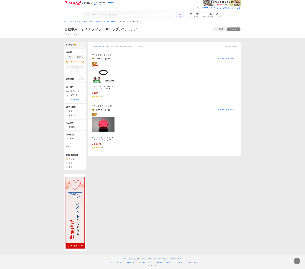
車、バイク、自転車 (86, 21)
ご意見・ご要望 (192, 262)
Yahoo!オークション (161, 259)
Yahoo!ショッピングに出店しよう (222, 8)
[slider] (67, 62)
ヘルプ (238, 8)
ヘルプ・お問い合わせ (178, 262)
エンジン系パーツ (110, 21)
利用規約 (142, 262)
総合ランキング (70, 21)
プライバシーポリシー (115, 262)
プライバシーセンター (131, 262)
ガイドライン (151, 262)
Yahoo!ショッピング (131, 259)
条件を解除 (75, 99)
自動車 (98, 21)
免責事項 (160, 262)
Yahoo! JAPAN (202, 8)
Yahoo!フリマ (176, 259)
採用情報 (167, 262)
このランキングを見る (224, 58)
